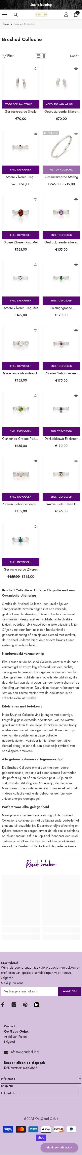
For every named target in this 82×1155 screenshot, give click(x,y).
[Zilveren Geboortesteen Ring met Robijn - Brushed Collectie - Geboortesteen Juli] (61, 343)
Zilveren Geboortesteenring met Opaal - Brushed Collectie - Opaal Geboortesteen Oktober (20, 504)
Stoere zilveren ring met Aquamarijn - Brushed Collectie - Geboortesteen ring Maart (20, 308)
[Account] (66, 14)
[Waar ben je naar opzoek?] (15, 14)
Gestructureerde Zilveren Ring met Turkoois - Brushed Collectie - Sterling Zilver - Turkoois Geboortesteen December (20, 569)
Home (5, 24)
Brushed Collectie (24, 24)
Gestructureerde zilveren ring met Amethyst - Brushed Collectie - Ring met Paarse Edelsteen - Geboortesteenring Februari (61, 242)
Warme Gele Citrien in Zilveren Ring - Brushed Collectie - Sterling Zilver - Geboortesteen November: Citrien (61, 504)
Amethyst (64, 788)
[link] (21, 929)
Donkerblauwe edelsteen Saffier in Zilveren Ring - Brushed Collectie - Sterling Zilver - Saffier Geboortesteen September (61, 438)
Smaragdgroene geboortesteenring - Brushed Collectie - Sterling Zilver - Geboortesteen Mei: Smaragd (61, 308)
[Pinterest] (25, 1005)
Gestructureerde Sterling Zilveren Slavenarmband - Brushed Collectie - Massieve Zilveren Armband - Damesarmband (61, 177)
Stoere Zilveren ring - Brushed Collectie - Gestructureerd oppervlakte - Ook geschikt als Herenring (20, 177)
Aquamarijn (46, 783)
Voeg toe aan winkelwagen (22, 104)
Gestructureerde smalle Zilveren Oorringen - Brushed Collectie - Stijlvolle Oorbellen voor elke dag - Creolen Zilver (20, 111)
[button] (38, 55)
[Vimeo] (36, 1005)
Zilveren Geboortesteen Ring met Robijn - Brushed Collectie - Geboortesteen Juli (61, 373)
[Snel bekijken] (35, 69)
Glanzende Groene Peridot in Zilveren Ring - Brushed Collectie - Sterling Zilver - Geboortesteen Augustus (20, 438)
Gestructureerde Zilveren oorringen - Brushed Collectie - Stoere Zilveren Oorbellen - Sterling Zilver (61, 111)
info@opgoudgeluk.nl (25, 1052)
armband (8, 825)
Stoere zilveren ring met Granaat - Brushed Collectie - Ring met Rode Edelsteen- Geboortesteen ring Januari (21, 242)
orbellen (69, 820)
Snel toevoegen (20, 170)
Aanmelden (69, 991)
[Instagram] (14, 1005)
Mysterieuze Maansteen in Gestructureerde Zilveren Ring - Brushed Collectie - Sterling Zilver (20, 373)
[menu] (4, 14)
